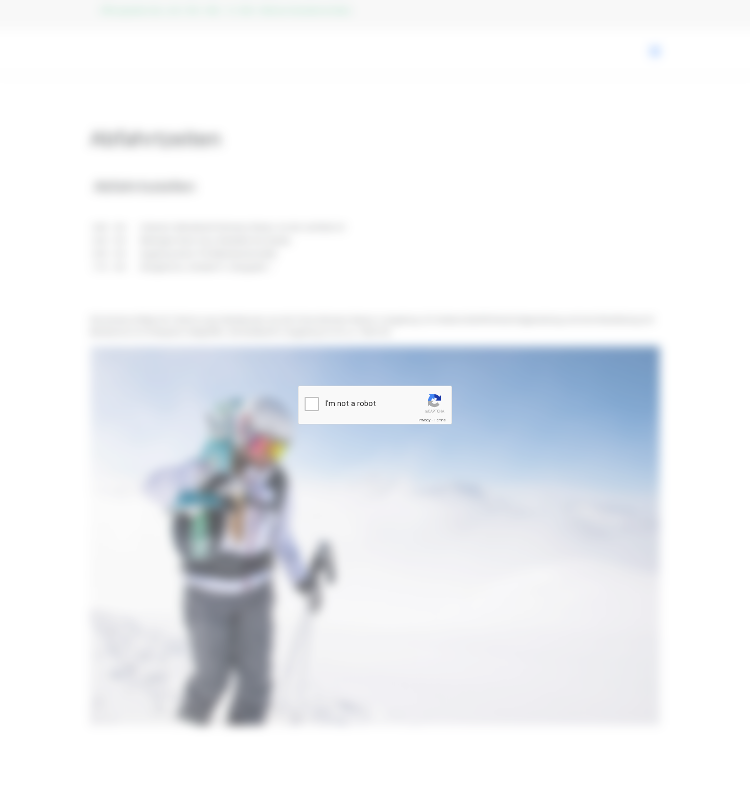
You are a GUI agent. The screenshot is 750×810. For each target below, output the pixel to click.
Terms (440, 420)
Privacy (424, 420)
